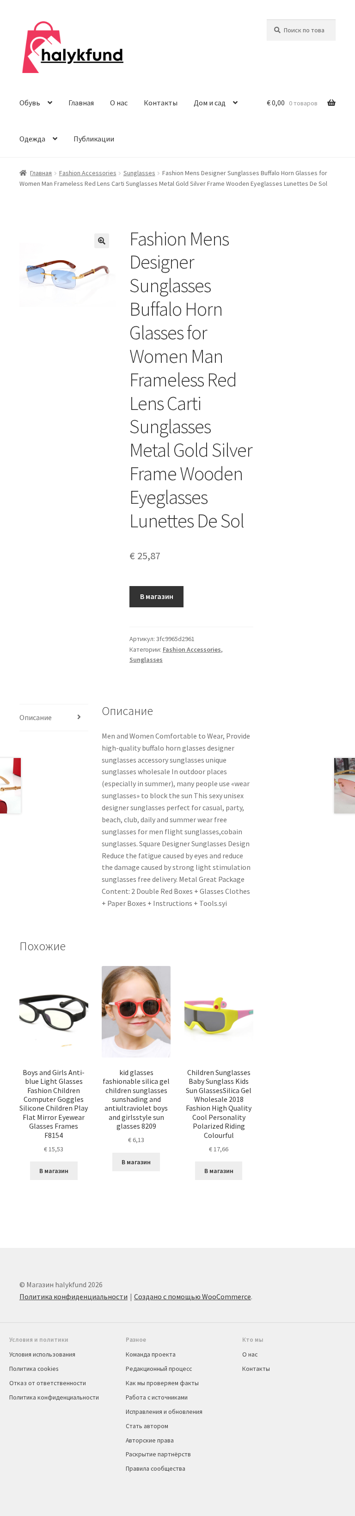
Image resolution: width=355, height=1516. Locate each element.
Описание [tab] (35, 717)
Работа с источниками (157, 1397)
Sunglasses (139, 173)
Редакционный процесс (159, 1368)
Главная (81, 102)
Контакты (161, 102)
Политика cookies (33, 1368)
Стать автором (147, 1426)
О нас (119, 102)
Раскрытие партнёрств (158, 1454)
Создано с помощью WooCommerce (192, 1296)
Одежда (32, 138)
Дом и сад (210, 102)
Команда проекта (151, 1354)
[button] (101, 240)
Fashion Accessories (87, 173)
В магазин (156, 596)
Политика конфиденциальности (73, 1296)
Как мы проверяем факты (162, 1383)
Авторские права (150, 1440)
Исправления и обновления (164, 1411)
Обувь (29, 102)
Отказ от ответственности (47, 1383)
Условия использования (42, 1354)
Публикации (93, 138)
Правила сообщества (155, 1468)
